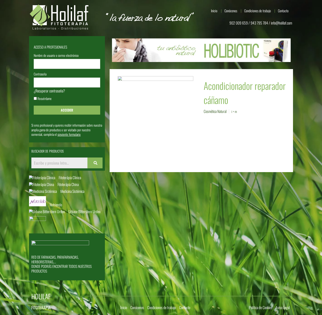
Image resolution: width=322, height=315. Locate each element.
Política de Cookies (260, 307)
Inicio (214, 10)
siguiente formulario (69, 134)
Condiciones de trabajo (257, 10)
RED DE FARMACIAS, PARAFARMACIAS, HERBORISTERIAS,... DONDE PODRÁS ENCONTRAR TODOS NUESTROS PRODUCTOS (61, 264)
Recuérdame (44, 99)
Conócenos (230, 10)
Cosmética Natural (215, 111)
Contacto (283, 10)
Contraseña (40, 74)
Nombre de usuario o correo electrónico (56, 56)
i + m (234, 111)
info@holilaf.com (281, 23)
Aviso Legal (283, 307)
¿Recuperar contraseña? (49, 91)
